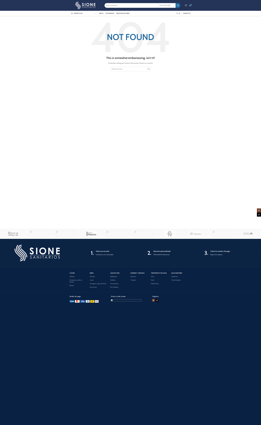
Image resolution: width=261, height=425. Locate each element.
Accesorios (93, 287)
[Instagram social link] (177, 13)
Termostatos (114, 284)
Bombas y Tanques (137, 273)
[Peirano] (91, 234)
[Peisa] (65, 234)
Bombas (133, 276)
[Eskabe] (222, 234)
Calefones (174, 276)
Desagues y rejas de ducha (98, 284)
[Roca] (13, 234)
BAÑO (92, 273)
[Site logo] (85, 5)
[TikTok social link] (179, 13)
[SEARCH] (178, 5)
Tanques (133, 280)
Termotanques (176, 280)
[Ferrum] (196, 234)
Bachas (71, 285)
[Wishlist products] (186, 5)
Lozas (92, 280)
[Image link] (84, 301)
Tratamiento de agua (159, 273)
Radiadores (113, 276)
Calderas (113, 280)
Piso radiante (114, 287)
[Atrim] (248, 234)
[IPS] (143, 234)
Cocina (72, 273)
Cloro (152, 276)
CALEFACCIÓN (114, 273)
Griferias (72, 276)
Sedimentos (155, 284)
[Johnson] (117, 234)
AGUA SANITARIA (176, 273)
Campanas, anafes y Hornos (75, 281)
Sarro (152, 280)
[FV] (170, 234)
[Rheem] (39, 234)
